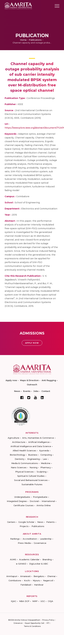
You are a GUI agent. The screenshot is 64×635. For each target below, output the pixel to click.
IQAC (13, 601)
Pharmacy (45, 467)
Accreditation (30, 539)
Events (26, 391)
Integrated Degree (17, 501)
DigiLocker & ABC (38, 563)
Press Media (24, 543)
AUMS (13, 559)
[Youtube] (35, 397)
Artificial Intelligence (39, 442)
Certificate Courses (24, 505)
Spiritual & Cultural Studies (31, 476)
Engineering (33, 459)
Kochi (27, 580)
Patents (50, 522)
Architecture (18, 442)
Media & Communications (24, 463)
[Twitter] (28, 397)
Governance (40, 543)
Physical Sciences (24, 471)
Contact (45, 391)
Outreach (32, 384)
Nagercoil (48, 580)
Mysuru (36, 580)
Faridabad (26, 584)
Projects (24, 526)
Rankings (15, 539)
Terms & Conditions (32, 626)
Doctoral (34, 501)
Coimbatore (15, 580)
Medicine (45, 463)
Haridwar (38, 584)
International (48, 501)
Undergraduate (22, 497)
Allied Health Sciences (24, 450)
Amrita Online (44, 505)
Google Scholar (26, 522)
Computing (46, 454)
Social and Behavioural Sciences (31, 480)
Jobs (36, 391)
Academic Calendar (29, 559)
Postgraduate (40, 497)
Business (32, 454)
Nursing (33, 467)
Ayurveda (44, 450)
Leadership (46, 539)
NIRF (35, 601)
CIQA (50, 601)
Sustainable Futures (32, 484)
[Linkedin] (42, 397)
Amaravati (25, 576)
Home (23, 40)
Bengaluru (39, 576)
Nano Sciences (19, 467)
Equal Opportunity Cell (34, 623)
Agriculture (13, 438)
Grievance (18, 623)
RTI (48, 623)
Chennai (51, 576)
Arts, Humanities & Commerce (38, 438)
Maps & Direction (29, 380)
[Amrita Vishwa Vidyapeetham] (18, 5)
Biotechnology (17, 454)
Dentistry (19, 459)
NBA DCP (24, 601)
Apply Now (32, 343)
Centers (11, 522)
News (17, 391)
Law (45, 459)
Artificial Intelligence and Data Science (31, 446)
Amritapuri (11, 576)
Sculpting (41, 471)
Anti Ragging (49, 380)
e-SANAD (21, 563)
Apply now (11, 380)
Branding (47, 559)
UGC (43, 601)
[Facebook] (21, 397)
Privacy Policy (48, 620)
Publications (35, 40)
